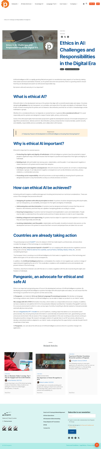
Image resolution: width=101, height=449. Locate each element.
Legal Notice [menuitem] (82, 445)
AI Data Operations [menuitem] (48, 415)
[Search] (86, 3)
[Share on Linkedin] (68, 37)
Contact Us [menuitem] (46, 428)
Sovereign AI (39, 4)
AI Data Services (26, 4)
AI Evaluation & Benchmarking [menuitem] (51, 418)
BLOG (62, 69)
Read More (7, 392)
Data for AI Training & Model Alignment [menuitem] (54, 412)
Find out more (8, 421)
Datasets (14, 4)
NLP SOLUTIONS (45, 375)
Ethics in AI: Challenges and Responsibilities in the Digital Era (17, 19)
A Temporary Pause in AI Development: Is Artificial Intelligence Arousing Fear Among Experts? (51, 134)
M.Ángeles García (77, 360)
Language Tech (51, 4)
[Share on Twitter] (65, 37)
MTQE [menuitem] (45, 425)
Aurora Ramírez (11, 380)
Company (73, 4)
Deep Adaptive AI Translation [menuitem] (51, 421)
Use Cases (63, 4)
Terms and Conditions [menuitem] (72, 445)
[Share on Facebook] (62, 37)
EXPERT (39, 375)
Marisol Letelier (44, 382)
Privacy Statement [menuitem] (92, 445)
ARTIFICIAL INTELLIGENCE (72, 69)
